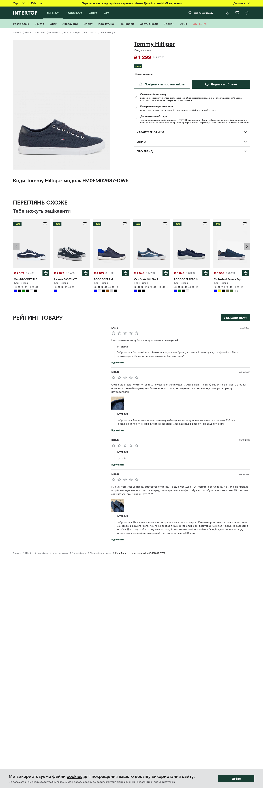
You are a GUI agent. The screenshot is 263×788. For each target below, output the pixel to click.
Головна (17, 32)
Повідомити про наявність (164, 84)
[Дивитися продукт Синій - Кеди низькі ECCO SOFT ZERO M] (191, 243)
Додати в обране (224, 84)
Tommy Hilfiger (108, 32)
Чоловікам (54, 32)
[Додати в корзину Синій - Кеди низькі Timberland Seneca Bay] (245, 273)
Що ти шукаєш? (203, 13)
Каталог (41, 32)
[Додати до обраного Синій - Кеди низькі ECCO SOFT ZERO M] (205, 223)
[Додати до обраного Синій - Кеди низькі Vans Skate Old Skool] (165, 223)
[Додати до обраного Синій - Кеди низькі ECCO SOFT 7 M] (125, 223)
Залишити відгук (235, 317)
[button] (16, 246)
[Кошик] (246, 12)
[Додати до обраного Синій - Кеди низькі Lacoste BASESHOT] (85, 223)
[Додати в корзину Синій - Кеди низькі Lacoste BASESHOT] (85, 273)
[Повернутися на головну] (25, 13)
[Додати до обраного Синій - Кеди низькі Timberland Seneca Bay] (245, 223)
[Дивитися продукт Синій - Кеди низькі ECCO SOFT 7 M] (111, 243)
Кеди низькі (90, 32)
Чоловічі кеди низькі (100, 553)
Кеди (77, 32)
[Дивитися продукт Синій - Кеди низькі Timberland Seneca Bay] (231, 243)
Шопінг (29, 32)
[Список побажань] (237, 12)
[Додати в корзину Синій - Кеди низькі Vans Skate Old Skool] (165, 273)
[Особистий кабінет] (227, 12)
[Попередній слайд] (16, 246)
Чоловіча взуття (60, 553)
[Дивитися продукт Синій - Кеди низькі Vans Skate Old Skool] (151, 243)
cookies (74, 776)
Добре (236, 778)
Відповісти (117, 362)
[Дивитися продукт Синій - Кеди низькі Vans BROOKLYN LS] (31, 243)
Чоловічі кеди (79, 553)
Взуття (67, 32)
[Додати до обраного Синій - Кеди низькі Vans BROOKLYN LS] (45, 223)
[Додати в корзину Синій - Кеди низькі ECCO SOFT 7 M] (125, 273)
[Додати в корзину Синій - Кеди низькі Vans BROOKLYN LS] (45, 273)
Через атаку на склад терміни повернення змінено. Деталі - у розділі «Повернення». (132, 3)
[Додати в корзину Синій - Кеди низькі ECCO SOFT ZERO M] (205, 273)
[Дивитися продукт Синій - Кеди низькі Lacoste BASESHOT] (71, 243)
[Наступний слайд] (247, 246)
